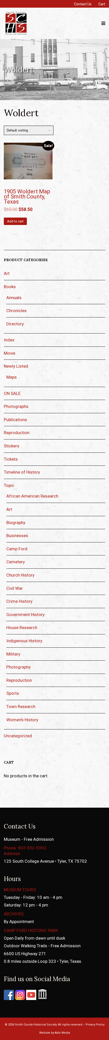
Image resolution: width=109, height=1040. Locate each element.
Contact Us (83, 4)
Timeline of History (22, 472)
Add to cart (15, 221)
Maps (11, 377)
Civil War (14, 588)
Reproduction (16, 432)
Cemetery (15, 561)
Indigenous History (24, 640)
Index (9, 339)
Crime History (19, 601)
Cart (101, 4)
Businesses (17, 535)
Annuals (14, 297)
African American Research (32, 496)
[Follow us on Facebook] (9, 998)
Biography (15, 522)
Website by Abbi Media (54, 1032)
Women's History (22, 719)
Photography (18, 667)
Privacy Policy (95, 1024)
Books (10, 286)
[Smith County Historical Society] (16, 34)
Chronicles (16, 310)
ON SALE (12, 393)
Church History (20, 575)
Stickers (11, 445)
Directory (15, 323)
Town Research (20, 706)
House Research (21, 627)
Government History (25, 614)
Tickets (11, 459)
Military (13, 654)
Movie (9, 353)
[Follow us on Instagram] (19, 998)
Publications (15, 419)
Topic (9, 485)
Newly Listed (16, 366)
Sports (12, 693)
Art (7, 273)
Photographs (16, 406)
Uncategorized (18, 735)
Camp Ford (16, 548)
